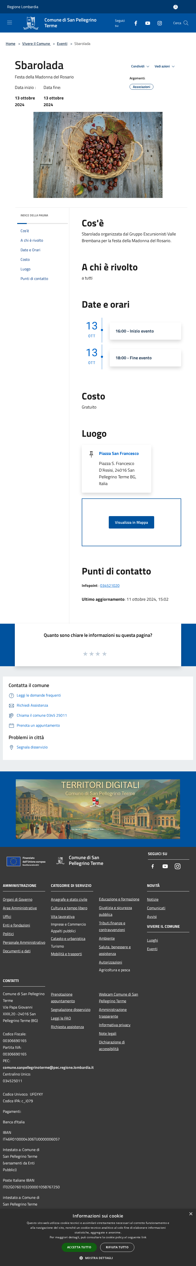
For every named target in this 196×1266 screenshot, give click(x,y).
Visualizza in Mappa (131, 522)
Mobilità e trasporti (66, 954)
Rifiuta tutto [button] (117, 1247)
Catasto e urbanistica (68, 938)
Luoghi (152, 940)
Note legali (107, 1033)
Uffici (7, 916)
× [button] (190, 1214)
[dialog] (98, 1237)
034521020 (110, 585)
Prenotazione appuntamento (63, 997)
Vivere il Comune (36, 43)
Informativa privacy (115, 1025)
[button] (98, 1257)
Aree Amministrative (20, 908)
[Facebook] (134, 23)
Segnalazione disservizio (70, 1009)
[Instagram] (158, 23)
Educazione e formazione (119, 899)
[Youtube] (146, 23)
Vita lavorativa (63, 916)
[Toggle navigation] (9, 22)
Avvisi (152, 916)
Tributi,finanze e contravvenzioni (112, 926)
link (144, 1237)
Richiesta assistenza (67, 1027)
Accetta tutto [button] (79, 1247)
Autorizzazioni (110, 962)
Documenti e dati (17, 951)
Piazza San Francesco (119, 453)
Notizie (152, 899)
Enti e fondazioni (16, 925)
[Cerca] (186, 23)
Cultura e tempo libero (69, 908)
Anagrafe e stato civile (69, 899)
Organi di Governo (17, 899)
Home (10, 43)
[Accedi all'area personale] (175, 7)
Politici (8, 934)
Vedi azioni (162, 66)
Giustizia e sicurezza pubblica (115, 911)
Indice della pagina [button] (34, 215)
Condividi (138, 66)
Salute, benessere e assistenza (115, 950)
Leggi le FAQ (61, 1018)
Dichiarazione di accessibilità (112, 1045)
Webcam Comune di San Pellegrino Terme (118, 997)
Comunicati (156, 908)
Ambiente (107, 938)
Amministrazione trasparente (113, 1013)
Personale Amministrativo (24, 942)
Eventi (62, 43)
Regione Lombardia (22, 7)
